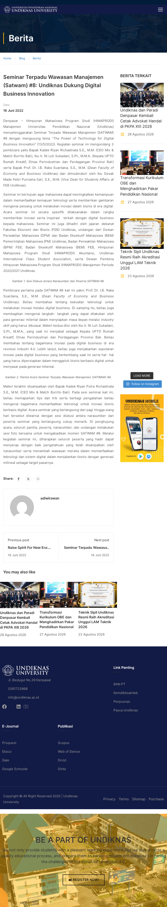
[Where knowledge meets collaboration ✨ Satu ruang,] (130, 294)
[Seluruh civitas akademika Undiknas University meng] (130, 348)
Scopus (63, 743)
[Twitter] (28, 479)
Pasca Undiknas (126, 710)
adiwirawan (49, 498)
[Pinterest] (38, 479)
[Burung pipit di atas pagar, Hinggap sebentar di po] (153, 362)
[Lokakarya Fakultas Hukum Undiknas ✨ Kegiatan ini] (130, 335)
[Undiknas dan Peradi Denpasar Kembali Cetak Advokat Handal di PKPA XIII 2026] (20, 594)
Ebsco (7, 751)
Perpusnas (122, 701)
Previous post (18, 540)
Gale (5, 760)
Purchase (156, 799)
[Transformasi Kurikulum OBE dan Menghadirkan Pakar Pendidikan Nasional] (59, 594)
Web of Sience (69, 751)
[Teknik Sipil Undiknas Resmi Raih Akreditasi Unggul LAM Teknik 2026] (97, 594)
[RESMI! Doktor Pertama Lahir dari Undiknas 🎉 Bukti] (153, 294)
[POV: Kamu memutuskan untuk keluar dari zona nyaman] (130, 307)
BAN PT (119, 684)
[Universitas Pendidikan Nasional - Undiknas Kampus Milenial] (30, 9)
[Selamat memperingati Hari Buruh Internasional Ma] (130, 362)
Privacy (109, 799)
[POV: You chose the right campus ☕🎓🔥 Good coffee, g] (153, 335)
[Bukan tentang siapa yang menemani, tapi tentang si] (130, 321)
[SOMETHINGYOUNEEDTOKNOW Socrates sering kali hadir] (153, 321)
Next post (101, 540)
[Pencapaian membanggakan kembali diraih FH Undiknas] (153, 348)
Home (7, 58)
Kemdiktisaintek (126, 693)
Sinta (62, 769)
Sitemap (138, 799)
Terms (124, 799)
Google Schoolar (15, 769)
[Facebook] (18, 479)
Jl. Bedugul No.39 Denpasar (29, 680)
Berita (37, 58)
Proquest (9, 743)
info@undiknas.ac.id (23, 697)
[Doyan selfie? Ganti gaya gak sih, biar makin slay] (153, 307)
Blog (22, 58)
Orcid (62, 760)
